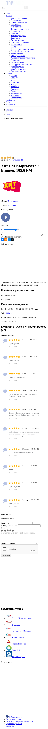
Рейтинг (9, 102)
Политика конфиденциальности (19, 721)
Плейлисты (11, 100)
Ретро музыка (16, 31)
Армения (14, 89)
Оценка (4, 528)
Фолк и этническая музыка (22, 49)
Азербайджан (16, 98)
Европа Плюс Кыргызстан (23, 618)
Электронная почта (9, 526)
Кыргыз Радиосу (19, 657)
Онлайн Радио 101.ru (20, 51)
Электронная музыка (20, 22)
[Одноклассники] (5, 239)
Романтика (15, 60)
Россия (14, 76)
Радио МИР (17, 650)
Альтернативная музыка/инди (23, 58)
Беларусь (14, 78)
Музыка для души (18, 36)
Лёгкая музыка (17, 27)
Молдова (14, 84)
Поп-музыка (16, 25)
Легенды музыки (18, 56)
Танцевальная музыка (20, 29)
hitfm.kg (9, 313)
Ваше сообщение (8, 543)
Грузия (13, 91)
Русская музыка (17, 40)
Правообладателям (14, 724)
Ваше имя (5, 523)
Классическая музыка (20, 42)
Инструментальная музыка (22, 64)
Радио (8, 13)
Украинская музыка (19, 71)
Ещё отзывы (6, 514)
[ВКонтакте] (2, 239)
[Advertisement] (24, 139)
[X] (12, 239)
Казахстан (15, 82)
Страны (9, 73)
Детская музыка (17, 67)
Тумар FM (16, 625)
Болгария (15, 95)
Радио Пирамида (19, 644)
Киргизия (15, 87)
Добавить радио (15, 717)
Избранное (10, 104)
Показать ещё (6, 662)
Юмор (13, 47)
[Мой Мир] (9, 239)
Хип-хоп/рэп (16, 44)
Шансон (14, 33)
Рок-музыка (16, 20)
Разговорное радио (19, 18)
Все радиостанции (13, 719)
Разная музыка (17, 53)
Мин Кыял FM (18, 637)
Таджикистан (16, 93)
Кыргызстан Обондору (21, 631)
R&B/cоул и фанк (18, 69)
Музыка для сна (17, 62)
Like (45, 235)
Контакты (10, 726)
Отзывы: (18, 160)
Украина (14, 80)
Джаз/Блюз (15, 38)
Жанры (9, 16)
